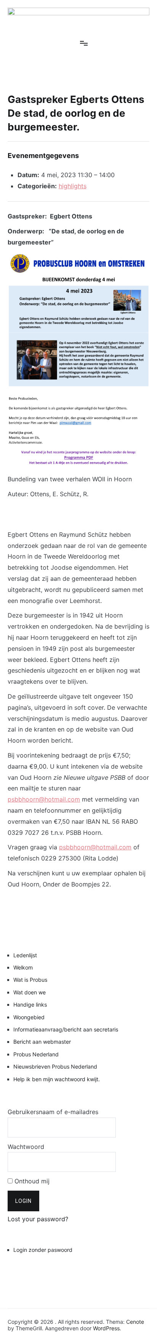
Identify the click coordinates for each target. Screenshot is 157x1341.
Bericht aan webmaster (42, 1041)
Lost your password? (38, 1219)
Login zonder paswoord (42, 1249)
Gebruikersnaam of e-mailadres (53, 1112)
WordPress (106, 1328)
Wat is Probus (30, 979)
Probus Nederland (36, 1054)
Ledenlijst (25, 955)
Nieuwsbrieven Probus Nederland (55, 1066)
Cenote (135, 1321)
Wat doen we (29, 992)
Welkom (23, 967)
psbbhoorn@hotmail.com (44, 799)
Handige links (30, 1004)
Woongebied (29, 1017)
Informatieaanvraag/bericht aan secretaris (65, 1029)
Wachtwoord (26, 1146)
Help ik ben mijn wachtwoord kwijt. (56, 1079)
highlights (73, 186)
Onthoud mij (31, 1181)
